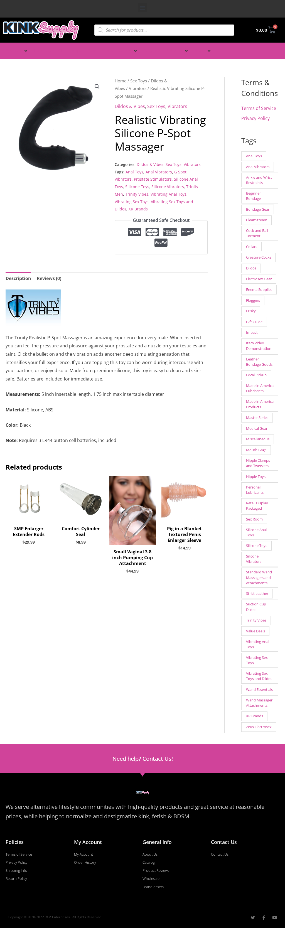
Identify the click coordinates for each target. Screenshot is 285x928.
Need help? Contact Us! (142, 758)
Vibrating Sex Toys (132, 201)
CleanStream (256, 219)
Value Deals (255, 631)
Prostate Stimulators (153, 179)
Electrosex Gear (259, 278)
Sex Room (254, 519)
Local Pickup (256, 374)
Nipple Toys (256, 476)
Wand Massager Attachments (259, 703)
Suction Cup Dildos (256, 607)
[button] (142, 7)
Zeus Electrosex (259, 726)
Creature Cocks (258, 257)
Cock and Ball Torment (257, 233)
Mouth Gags (256, 449)
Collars (251, 246)
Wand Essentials (259, 689)
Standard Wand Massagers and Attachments (259, 577)
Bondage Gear (257, 209)
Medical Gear (256, 428)
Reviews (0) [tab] (49, 278)
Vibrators (137, 88)
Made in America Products (260, 404)
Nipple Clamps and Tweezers (258, 463)
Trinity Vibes (136, 194)
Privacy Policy (255, 118)
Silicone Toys (137, 186)
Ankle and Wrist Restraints (259, 180)
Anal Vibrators (159, 172)
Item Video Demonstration (258, 345)
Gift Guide (254, 321)
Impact (252, 332)
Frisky (251, 310)
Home (120, 81)
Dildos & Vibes (130, 106)
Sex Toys (138, 81)
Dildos (251, 268)
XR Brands (138, 209)
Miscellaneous (257, 438)
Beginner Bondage (253, 196)
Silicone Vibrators (167, 186)
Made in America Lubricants (260, 388)
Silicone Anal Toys (256, 532)
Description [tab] (18, 278)
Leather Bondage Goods (259, 362)
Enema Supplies (259, 289)
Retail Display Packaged (257, 505)
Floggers (253, 300)
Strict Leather (257, 593)
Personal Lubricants (255, 490)
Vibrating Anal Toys (168, 194)
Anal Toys (134, 172)
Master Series (257, 417)
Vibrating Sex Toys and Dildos (259, 676)
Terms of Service (258, 108)
